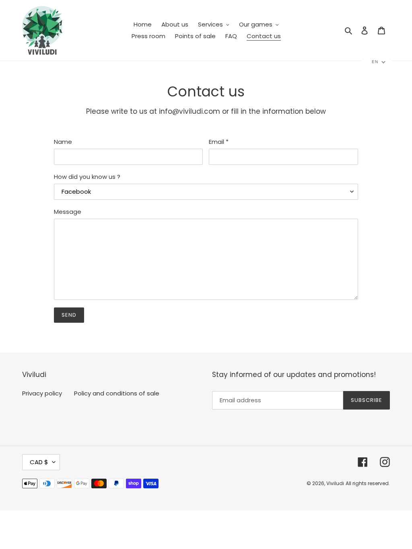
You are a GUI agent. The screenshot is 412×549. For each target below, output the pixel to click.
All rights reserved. (368, 483)
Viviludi (335, 483)
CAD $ (39, 462)
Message (67, 211)
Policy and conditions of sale (116, 393)
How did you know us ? (87, 176)
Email (219, 141)
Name (63, 141)
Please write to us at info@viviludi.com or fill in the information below (206, 111)
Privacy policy (42, 393)
